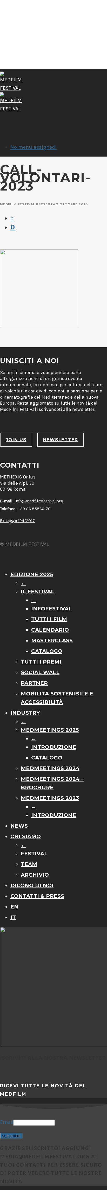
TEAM (29, 864)
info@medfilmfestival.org (39, 500)
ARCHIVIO (35, 875)
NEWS (19, 826)
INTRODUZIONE (53, 747)
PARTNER (34, 683)
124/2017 (17, 520)
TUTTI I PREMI (41, 662)
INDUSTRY (25, 713)
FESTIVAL (34, 853)
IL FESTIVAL (37, 591)
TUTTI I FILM (49, 619)
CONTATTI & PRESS (37, 896)
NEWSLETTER (60, 439)
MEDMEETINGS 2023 (50, 798)
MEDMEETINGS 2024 (50, 768)
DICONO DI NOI (32, 885)
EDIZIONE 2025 (31, 574)
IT (13, 917)
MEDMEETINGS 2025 (50, 730)
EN (14, 907)
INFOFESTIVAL (51, 608)
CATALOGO (46, 651)
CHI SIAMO (25, 836)
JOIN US (16, 439)
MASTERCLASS (52, 640)
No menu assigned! (33, 147)
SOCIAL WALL (40, 672)
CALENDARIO (50, 630)
